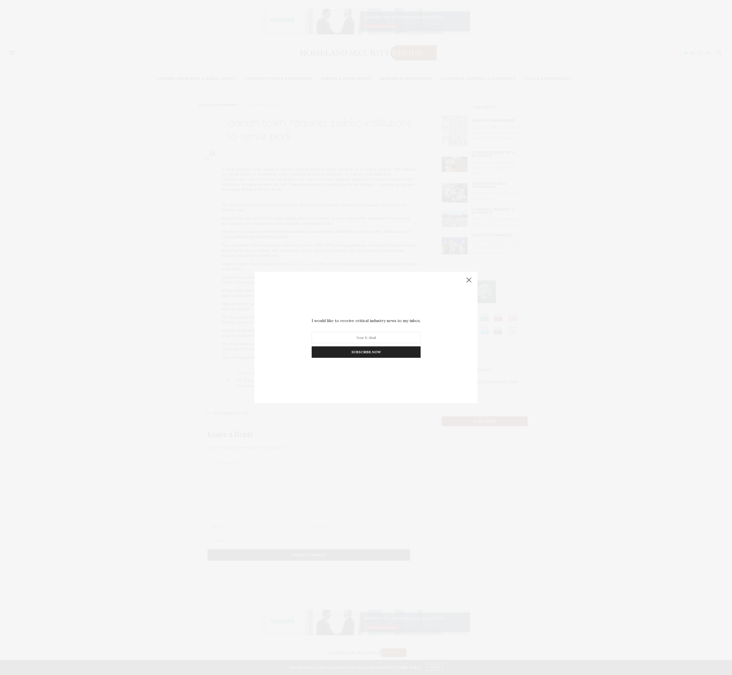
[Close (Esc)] (469, 280)
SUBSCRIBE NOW (366, 352)
